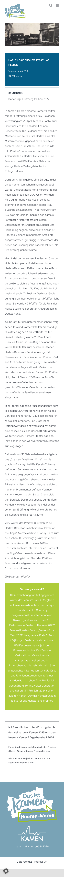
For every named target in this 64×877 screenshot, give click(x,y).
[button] (6, 871)
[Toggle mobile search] (50, 5)
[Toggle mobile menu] (57, 5)
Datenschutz (24, 861)
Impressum (40, 861)
